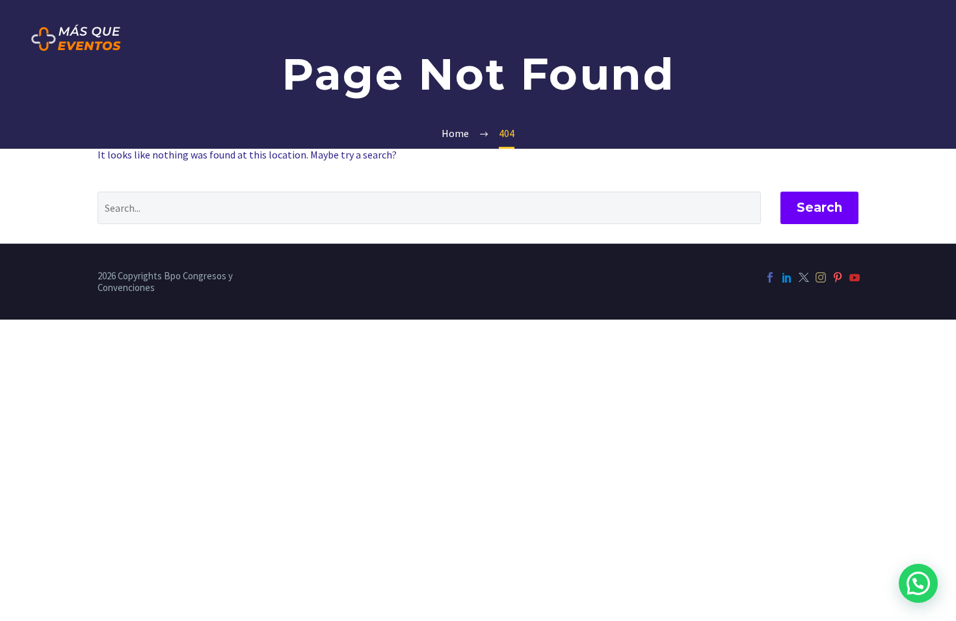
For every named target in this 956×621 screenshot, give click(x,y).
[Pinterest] (837, 277)
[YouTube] (854, 277)
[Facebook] (770, 277)
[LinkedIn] (787, 277)
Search (819, 207)
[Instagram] (821, 277)
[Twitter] (804, 277)
